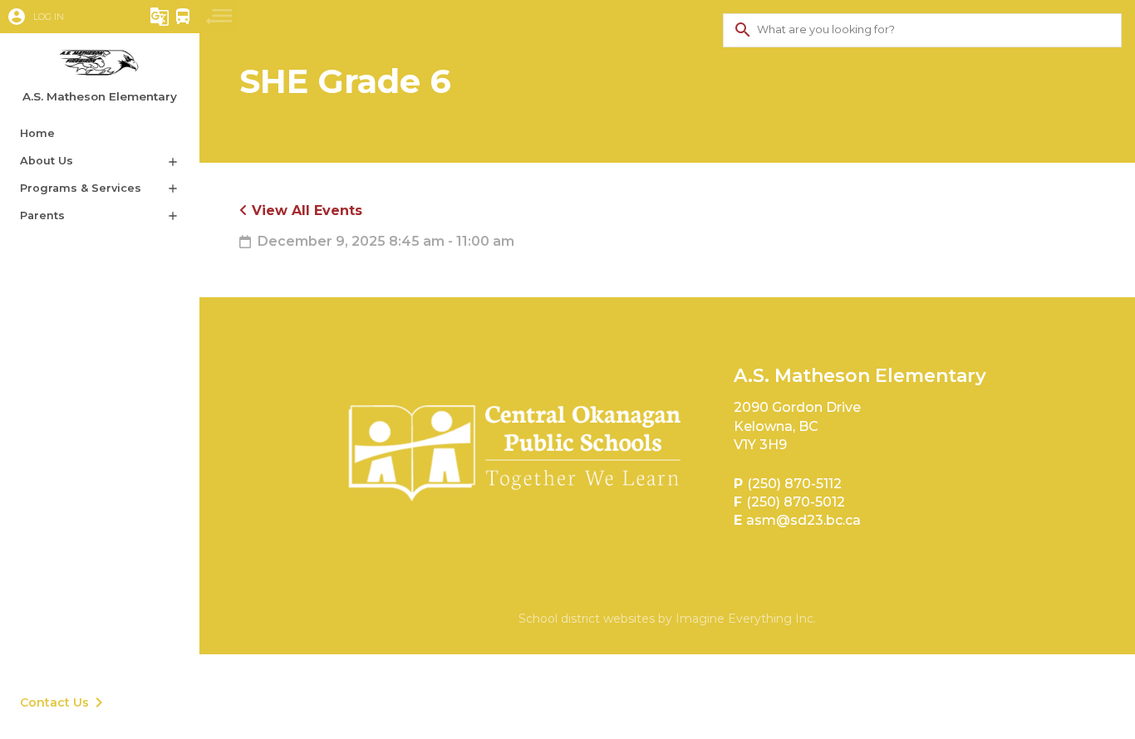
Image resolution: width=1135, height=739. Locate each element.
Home (37, 133)
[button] (62, 17)
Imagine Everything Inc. (746, 618)
